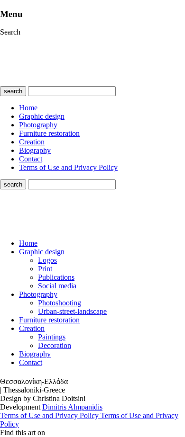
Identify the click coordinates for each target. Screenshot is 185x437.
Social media (57, 286)
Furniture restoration (49, 133)
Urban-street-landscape (72, 311)
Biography (35, 150)
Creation (32, 142)
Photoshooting (59, 303)
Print (45, 269)
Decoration (54, 345)
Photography (38, 125)
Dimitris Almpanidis (72, 407)
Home (28, 108)
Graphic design (42, 116)
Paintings (51, 337)
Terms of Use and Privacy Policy (68, 167)
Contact (30, 159)
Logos (47, 260)
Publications (56, 277)
